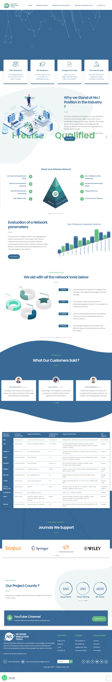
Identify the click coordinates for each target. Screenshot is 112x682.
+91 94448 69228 (13, 662)
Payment (96, 644)
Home (30, 5)
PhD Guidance (15, 70)
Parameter (97, 650)
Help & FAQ (61, 641)
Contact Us (101, 5)
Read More (69, 138)
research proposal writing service (15, 654)
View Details (13, 256)
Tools (59, 647)
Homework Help (96, 70)
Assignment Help (69, 70)
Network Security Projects (61, 5)
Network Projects (42, 5)
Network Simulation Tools (84, 5)
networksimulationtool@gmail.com (38, 662)
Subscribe (98, 619)
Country (96, 641)
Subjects (60, 644)
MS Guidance (42, 70)
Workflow (96, 647)
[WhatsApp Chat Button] (4, 677)
